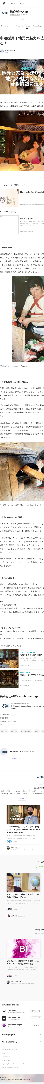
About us (10, 26)
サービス (4, 731)
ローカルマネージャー (8, 714)
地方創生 (14, 731)
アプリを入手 (36, 1011)
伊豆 (37, 731)
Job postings (36, 26)
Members (19, 26)
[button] (23, 1005)
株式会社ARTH (19, 11)
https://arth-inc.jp (15, 15)
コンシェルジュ (26, 731)
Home (3, 26)
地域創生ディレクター (8, 721)
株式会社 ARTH (10, 50)
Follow (22, 20)
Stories (27, 26)
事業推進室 (4, 718)
